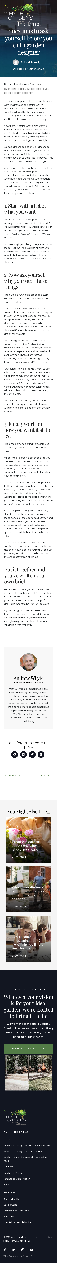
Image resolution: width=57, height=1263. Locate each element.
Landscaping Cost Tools (16, 1210)
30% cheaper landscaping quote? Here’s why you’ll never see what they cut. (28, 942)
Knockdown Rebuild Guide (17, 1222)
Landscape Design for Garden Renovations (26, 1145)
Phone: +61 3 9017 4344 (15, 1132)
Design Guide (10, 1205)
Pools (6, 1184)
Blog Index (20, 84)
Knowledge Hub (11, 1199)
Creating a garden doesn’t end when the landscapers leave (27, 846)
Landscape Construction (16, 1178)
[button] (51, 14)
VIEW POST (19, 857)
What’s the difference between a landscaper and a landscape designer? (28, 893)
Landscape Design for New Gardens (22, 1151)
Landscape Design (13, 1173)
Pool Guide (9, 1216)
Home (7, 84)
